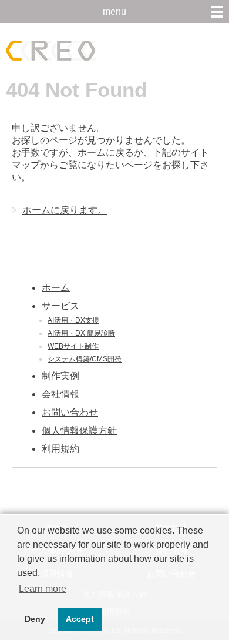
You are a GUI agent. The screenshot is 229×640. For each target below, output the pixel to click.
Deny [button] (35, 619)
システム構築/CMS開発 (85, 359)
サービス (60, 306)
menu (114, 11)
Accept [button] (80, 619)
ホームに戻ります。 (64, 210)
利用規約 (60, 449)
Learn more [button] (42, 589)
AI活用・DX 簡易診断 (81, 333)
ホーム (56, 288)
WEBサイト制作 (73, 346)
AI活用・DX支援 (73, 320)
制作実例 (60, 376)
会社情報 (60, 394)
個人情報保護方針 (79, 430)
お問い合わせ (70, 412)
